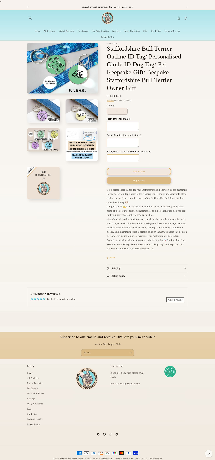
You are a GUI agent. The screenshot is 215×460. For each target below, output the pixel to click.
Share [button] (112, 258)
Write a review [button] (175, 300)
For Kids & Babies (35, 393)
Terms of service (121, 458)
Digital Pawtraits (34, 383)
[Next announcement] (187, 7)
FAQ (29, 409)
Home (29, 373)
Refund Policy (33, 424)
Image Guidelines (35, 404)
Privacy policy (106, 458)
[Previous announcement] (28, 7)
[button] (30, 18)
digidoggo (64, 458)
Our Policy (32, 414)
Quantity (110, 105)
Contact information (154, 458)
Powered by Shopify (76, 458)
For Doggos (32, 388)
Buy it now (139, 180)
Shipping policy (137, 458)
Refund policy (92, 458)
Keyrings (31, 399)
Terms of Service (35, 419)
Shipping (110, 100)
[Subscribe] (130, 352)
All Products (32, 378)
